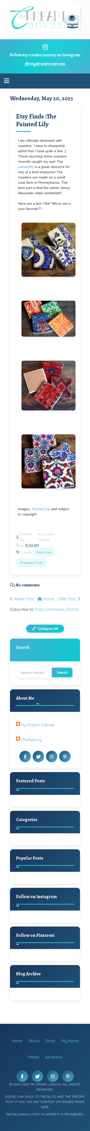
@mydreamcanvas (45, 64)
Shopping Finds (31, 562)
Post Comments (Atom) (56, 609)
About (34, 1040)
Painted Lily (41, 509)
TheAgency (31, 739)
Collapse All (47, 629)
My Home (69, 1040)
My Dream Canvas (38, 724)
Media (33, 1057)
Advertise (53, 1057)
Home (48, 598)
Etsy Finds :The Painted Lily (36, 120)
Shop (50, 1040)
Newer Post (23, 598)
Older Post (67, 598)
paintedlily (26, 167)
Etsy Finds (44, 552)
